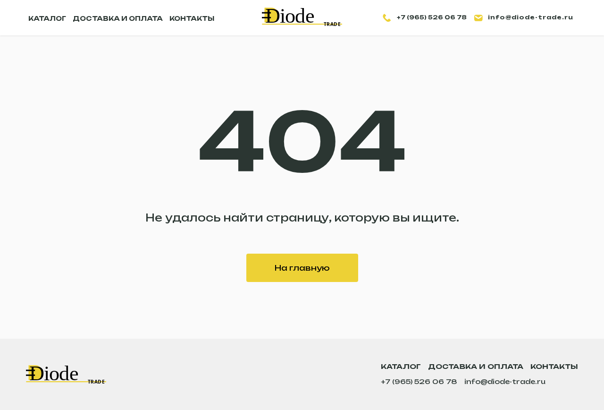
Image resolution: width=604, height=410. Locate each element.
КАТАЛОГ (47, 18)
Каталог (401, 366)
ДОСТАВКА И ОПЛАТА (118, 18)
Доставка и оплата (475, 366)
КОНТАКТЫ (191, 18)
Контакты (554, 366)
